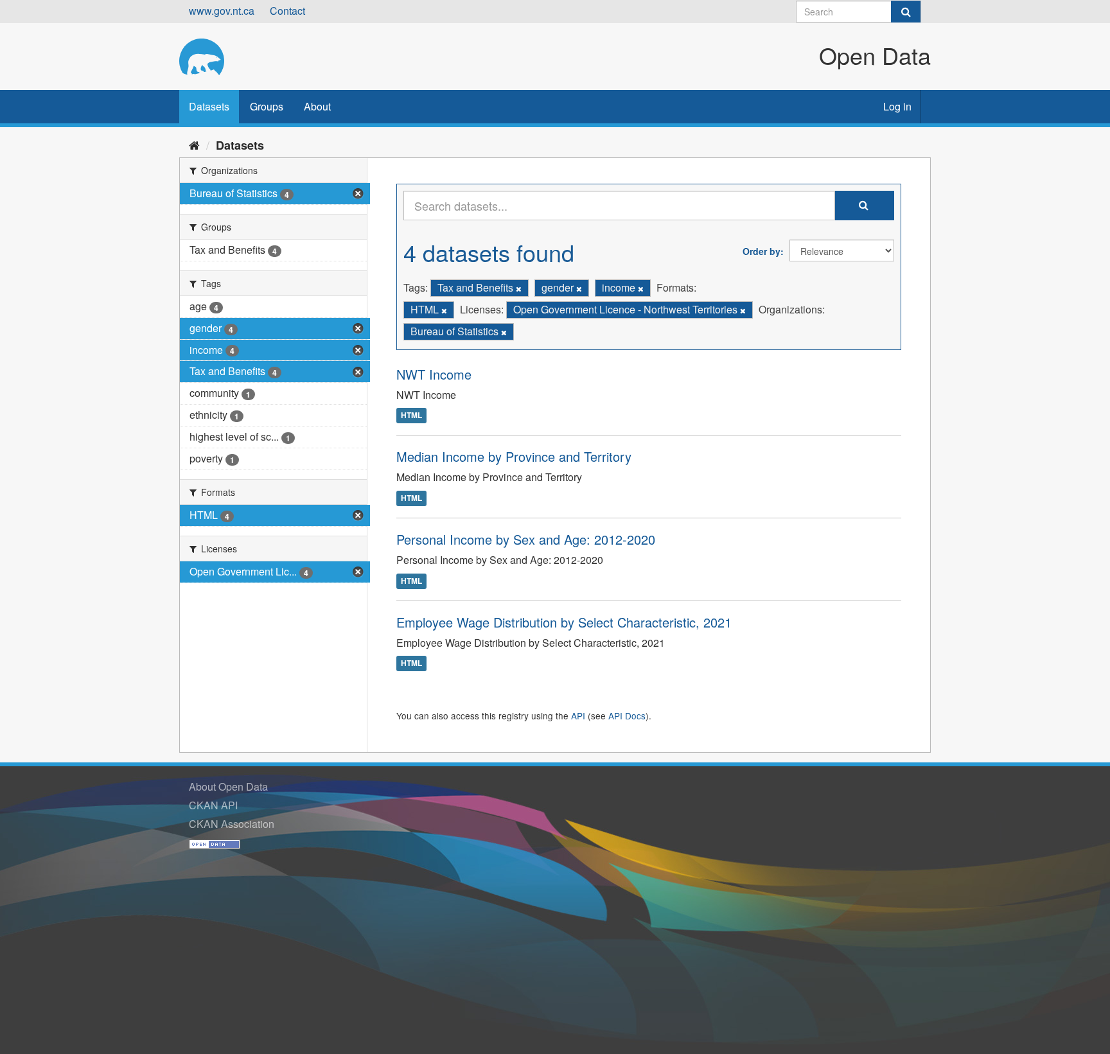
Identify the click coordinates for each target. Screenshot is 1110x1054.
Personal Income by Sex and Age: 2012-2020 (525, 539)
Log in (897, 106)
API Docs (627, 715)
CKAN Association (231, 823)
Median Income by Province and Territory (513, 456)
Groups (266, 106)
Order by (761, 251)
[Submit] (906, 11)
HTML (411, 415)
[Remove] (519, 288)
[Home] (194, 144)
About (317, 106)
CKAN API (213, 805)
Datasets (209, 106)
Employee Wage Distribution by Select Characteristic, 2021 (564, 622)
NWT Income (433, 374)
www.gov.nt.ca (221, 10)
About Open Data (228, 786)
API (578, 715)
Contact (287, 10)
